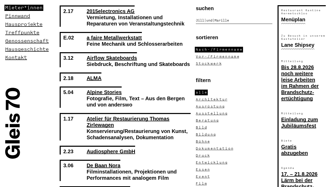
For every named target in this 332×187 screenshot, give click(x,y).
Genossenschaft (27, 41)
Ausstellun (211, 113)
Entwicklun (211, 163)
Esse (203, 170)
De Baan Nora (103, 165)
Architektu (211, 99)
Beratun (207, 120)
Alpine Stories (104, 92)
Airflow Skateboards (112, 58)
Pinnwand (17, 16)
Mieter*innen (24, 8)
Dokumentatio (214, 148)
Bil (201, 127)
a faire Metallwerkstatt (114, 38)
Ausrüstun (210, 106)
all (201, 92)
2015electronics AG (111, 11)
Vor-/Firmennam (217, 57)
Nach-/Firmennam (219, 50)
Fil (201, 184)
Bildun (206, 134)
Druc (203, 155)
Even (203, 177)
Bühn (203, 141)
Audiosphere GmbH (111, 151)
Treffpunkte (22, 33)
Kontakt (16, 58)
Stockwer (209, 64)
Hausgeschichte (27, 49)
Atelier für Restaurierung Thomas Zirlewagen (128, 122)
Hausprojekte (24, 24)
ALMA (94, 78)
